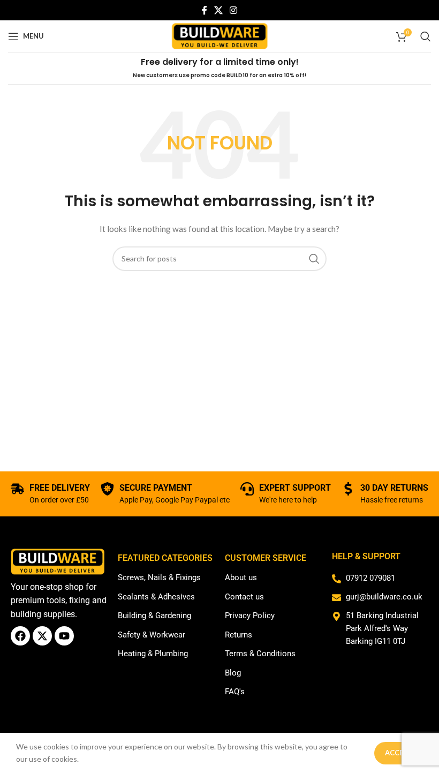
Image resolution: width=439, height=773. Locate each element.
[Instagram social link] (233, 10)
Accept (398, 752)
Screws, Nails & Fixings (159, 577)
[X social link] (218, 10)
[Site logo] (219, 35)
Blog (233, 673)
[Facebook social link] (204, 10)
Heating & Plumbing (153, 653)
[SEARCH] (314, 258)
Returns (238, 635)
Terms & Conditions (260, 653)
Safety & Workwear (151, 635)
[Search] (425, 36)
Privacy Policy (250, 615)
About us (241, 577)
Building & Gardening (154, 615)
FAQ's (235, 691)
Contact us (244, 597)
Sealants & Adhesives (156, 597)
